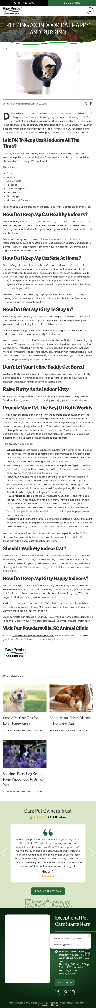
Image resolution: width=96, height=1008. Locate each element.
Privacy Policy (66, 1003)
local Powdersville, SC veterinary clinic (33, 635)
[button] (90, 10)
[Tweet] (87, 103)
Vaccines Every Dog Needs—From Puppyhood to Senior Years (24, 779)
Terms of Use (80, 1003)
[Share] (91, 103)
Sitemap (54, 1005)
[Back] (8, 48)
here (10, 537)
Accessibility (43, 1005)
